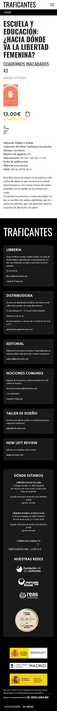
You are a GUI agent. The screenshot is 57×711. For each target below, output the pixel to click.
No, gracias (28, 706)
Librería (13, 250)
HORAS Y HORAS (24, 143)
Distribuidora (19, 296)
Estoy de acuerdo (12, 706)
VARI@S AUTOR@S (14, 78)
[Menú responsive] (52, 5)
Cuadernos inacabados (39, 146)
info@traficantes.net (29, 544)
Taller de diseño (21, 413)
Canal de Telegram (14, 281)
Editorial (15, 344)
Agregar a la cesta (28, 113)
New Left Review (21, 443)
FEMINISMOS (21, 165)
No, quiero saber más (38, 697)
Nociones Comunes (24, 373)
